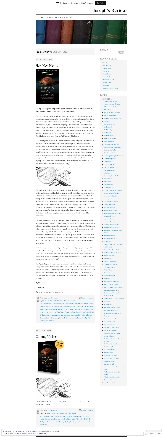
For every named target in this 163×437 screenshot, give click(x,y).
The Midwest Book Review (112, 330)
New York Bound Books (111, 222)
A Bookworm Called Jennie (112, 104)
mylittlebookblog (108, 219)
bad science (72, 301)
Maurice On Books (109, 207)
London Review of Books (111, 193)
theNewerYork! (108, 352)
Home (40, 17)
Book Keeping (108, 130)
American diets (62, 301)
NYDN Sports (108, 247)
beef (41, 303)
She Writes (107, 301)
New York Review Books (111, 225)
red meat (88, 315)
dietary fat (49, 306)
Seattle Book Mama (109, 296)
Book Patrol (107, 133)
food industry (81, 306)
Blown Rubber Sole (109, 124)
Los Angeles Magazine (110, 196)
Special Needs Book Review (112, 307)
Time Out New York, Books (112, 358)
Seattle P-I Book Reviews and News (114, 299)
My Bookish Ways (109, 216)
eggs (74, 306)
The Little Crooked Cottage (111, 327)
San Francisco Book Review (112, 290)
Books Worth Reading (110, 138)
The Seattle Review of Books (112, 333)
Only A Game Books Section (112, 250)
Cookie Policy (42, 433)
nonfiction (86, 312)
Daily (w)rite (107, 161)
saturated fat (54, 318)
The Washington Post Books (112, 344)
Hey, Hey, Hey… (47, 65)
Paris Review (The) (109, 258)
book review (47, 303)
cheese (91, 303)
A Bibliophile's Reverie (110, 101)
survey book (76, 318)
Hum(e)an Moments (109, 170)
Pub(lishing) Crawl (109, 267)
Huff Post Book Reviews (111, 167)
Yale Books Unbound (110, 383)
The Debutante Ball (109, 324)
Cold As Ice (106, 71)
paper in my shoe (109, 255)
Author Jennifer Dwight (111, 115)
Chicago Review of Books (111, 144)
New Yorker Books (109, 235)
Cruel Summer (107, 68)
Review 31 (107, 273)
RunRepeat (107, 278)
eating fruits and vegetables (63, 306)
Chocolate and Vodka (110, 150)
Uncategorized (53, 298)
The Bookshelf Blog (109, 322)
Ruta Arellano (44, 318)
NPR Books (107, 241)
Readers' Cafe (108, 270)
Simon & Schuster (65, 318)
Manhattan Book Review (111, 202)
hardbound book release (81, 416)
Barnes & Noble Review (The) (112, 118)
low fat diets (85, 309)
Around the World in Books (112, 113)
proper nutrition (64, 315)
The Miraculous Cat (108, 80)
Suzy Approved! (108, 316)
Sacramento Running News (111, 281)
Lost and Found (107, 82)
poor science (54, 315)
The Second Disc (109, 336)
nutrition (47, 422)
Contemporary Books (110, 158)
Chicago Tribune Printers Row (112, 147)
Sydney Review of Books (111, 319)
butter (86, 303)
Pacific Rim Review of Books (112, 253)
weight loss (50, 320)
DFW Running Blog (110, 164)
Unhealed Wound (109, 364)
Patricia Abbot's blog (110, 261)
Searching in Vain (108, 65)
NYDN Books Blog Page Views (113, 244)
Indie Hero (107, 173)
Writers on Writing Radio (111, 380)
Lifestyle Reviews (109, 187)
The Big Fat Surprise (71, 422)
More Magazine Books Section (112, 213)
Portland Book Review (110, 264)
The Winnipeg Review (110, 347)
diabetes (42, 306)
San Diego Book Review (111, 284)
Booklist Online (108, 135)
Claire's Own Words (109, 153)
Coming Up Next (66, 416)
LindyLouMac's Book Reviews (113, 190)
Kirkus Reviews (108, 179)
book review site (58, 303)
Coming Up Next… (49, 336)
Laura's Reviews (108, 184)
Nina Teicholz (77, 312)
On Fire (105, 62)
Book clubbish (108, 127)
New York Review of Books (112, 227)
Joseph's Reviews (110, 10)
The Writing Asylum (110, 350)
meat (50, 312)
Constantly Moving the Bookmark (113, 156)
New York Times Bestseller (62, 312)
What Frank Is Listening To (111, 377)
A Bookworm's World (110, 107)
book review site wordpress (74, 303)
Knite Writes (107, 181)
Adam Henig (107, 110)
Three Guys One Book (110, 355)
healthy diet (53, 309)
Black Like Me (107, 74)
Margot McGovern (109, 204)
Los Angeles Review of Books (112, 199)
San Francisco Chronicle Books (113, 293)
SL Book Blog (108, 304)
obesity (46, 315)
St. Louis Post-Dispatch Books (112, 313)
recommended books (78, 315)
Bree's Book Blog (109, 141)
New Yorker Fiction (109, 238)
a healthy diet (51, 301)
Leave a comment (88, 298)
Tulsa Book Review (109, 361)
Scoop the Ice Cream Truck (110, 88)
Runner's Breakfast (109, 276)
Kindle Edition (75, 309)
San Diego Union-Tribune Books (113, 287)
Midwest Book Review (110, 210)
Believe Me (106, 85)
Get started (101, 3)
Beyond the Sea (107, 77)
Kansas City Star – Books (111, 176)
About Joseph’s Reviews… (62, 17)
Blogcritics (107, 121)
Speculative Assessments (111, 310)
